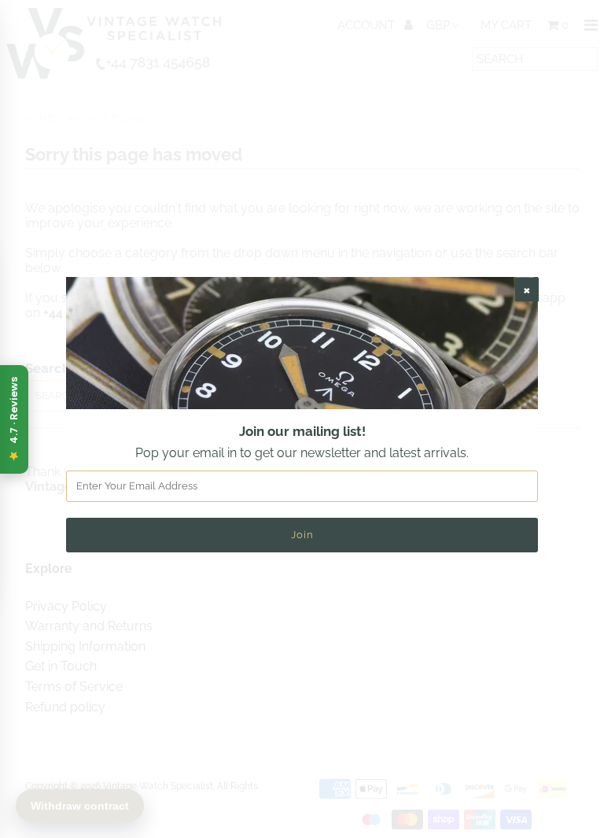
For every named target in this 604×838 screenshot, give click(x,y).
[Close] (527, 289)
